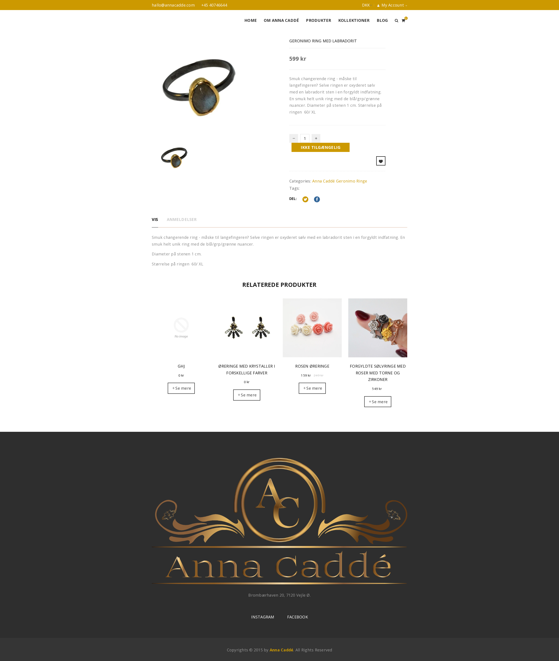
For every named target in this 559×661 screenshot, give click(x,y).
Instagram (262, 617)
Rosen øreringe (312, 366)
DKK (362, 5)
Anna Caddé (323, 181)
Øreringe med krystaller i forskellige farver (246, 369)
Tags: (294, 188)
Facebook (297, 617)
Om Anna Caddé (281, 20)
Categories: (300, 181)
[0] (403, 20)
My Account (392, 5)
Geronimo (345, 181)
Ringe (361, 181)
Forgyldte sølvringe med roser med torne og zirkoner (378, 372)
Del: (293, 198)
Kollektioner (354, 20)
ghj (181, 366)
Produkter (318, 20)
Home (250, 20)
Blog (382, 20)
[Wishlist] (380, 160)
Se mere (183, 388)
